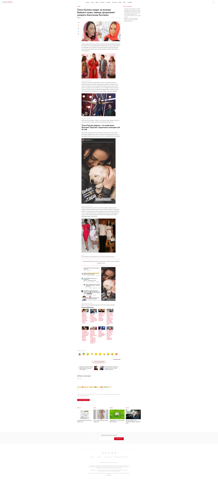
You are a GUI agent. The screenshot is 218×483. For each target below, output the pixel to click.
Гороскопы (102, 2)
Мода (92, 2)
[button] (78, 368)
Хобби (120, 2)
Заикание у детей (133, 14)
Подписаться (119, 438)
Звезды (97, 2)
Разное (124, 2)
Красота (88, 2)
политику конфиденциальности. (83, 395)
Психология (114, 2)
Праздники (130, 2)
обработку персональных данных (109, 394)
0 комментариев (116, 359)
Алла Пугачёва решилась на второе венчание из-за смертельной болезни (131, 20)
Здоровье (108, 2)
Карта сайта (109, 475)
